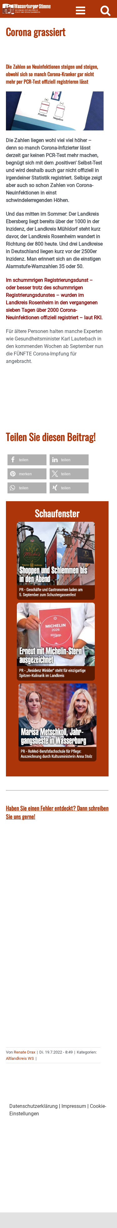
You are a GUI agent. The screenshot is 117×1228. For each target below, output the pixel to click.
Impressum (73, 1106)
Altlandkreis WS (20, 1058)
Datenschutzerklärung (33, 1106)
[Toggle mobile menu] (81, 10)
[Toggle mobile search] (105, 10)
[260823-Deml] (56, 525)
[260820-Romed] (57, 687)
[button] (26, 459)
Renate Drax (24, 1052)
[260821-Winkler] (56, 606)
